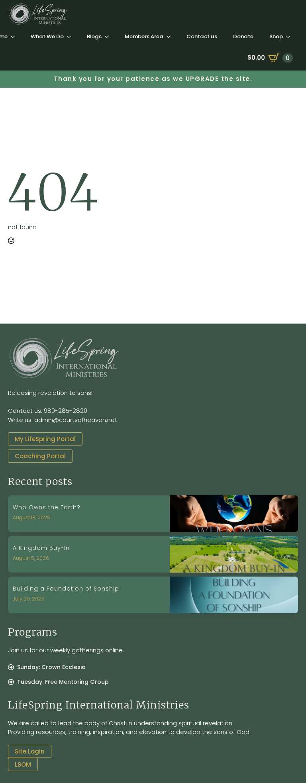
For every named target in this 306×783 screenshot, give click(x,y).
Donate (243, 36)
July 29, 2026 (29, 598)
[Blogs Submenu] (109, 36)
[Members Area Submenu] (170, 36)
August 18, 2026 (31, 517)
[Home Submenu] (15, 36)
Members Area (144, 36)
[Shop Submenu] (290, 36)
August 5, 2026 (31, 558)
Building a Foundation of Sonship (66, 588)
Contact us (201, 36)
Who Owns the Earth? (46, 507)
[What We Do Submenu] (71, 36)
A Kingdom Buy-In (41, 548)
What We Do (47, 36)
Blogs (94, 36)
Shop (276, 36)
